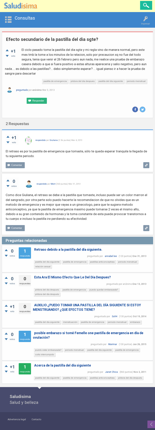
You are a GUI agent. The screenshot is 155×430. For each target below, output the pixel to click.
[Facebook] (135, 109)
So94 (114, 316)
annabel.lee (111, 256)
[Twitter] (142, 109)
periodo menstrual (136, 81)
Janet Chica (111, 372)
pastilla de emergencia (55, 81)
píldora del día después (47, 294)
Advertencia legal (17, 419)
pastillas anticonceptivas (102, 262)
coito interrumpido (44, 354)
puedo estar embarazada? (48, 350)
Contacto (36, 419)
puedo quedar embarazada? (103, 290)
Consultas (25, 18)
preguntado (22, 90)
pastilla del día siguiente (110, 81)
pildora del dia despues (83, 81)
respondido (40, 140)
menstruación (70, 322)
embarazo (135, 322)
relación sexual (42, 266)
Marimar (112, 344)
